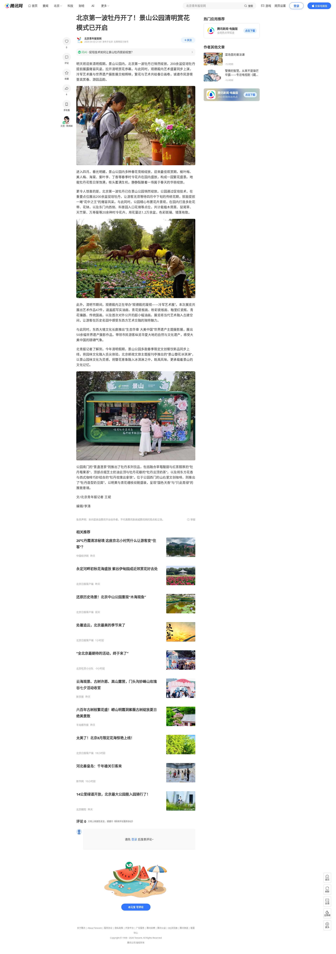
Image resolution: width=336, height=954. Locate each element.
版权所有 (140, 942)
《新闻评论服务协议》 (123, 821)
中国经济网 (82, 556)
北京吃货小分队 (84, 668)
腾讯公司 (131, 942)
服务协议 (108, 928)
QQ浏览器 (172, 928)
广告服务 (140, 928)
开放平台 (129, 928)
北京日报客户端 (84, 584)
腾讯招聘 (151, 928)
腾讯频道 (184, 928)
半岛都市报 (82, 725)
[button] (250, 30)
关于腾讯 (81, 928)
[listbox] (135, 670)
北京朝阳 (81, 809)
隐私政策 (119, 928)
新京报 (80, 696)
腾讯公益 (161, 928)
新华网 (80, 781)
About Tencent (95, 928)
